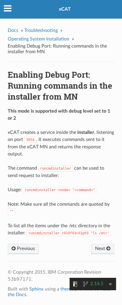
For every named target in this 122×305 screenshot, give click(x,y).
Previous (25, 248)
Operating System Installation (38, 39)
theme (66, 289)
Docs (13, 30)
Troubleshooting (41, 30)
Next (100, 248)
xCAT (65, 9)
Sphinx (36, 289)
